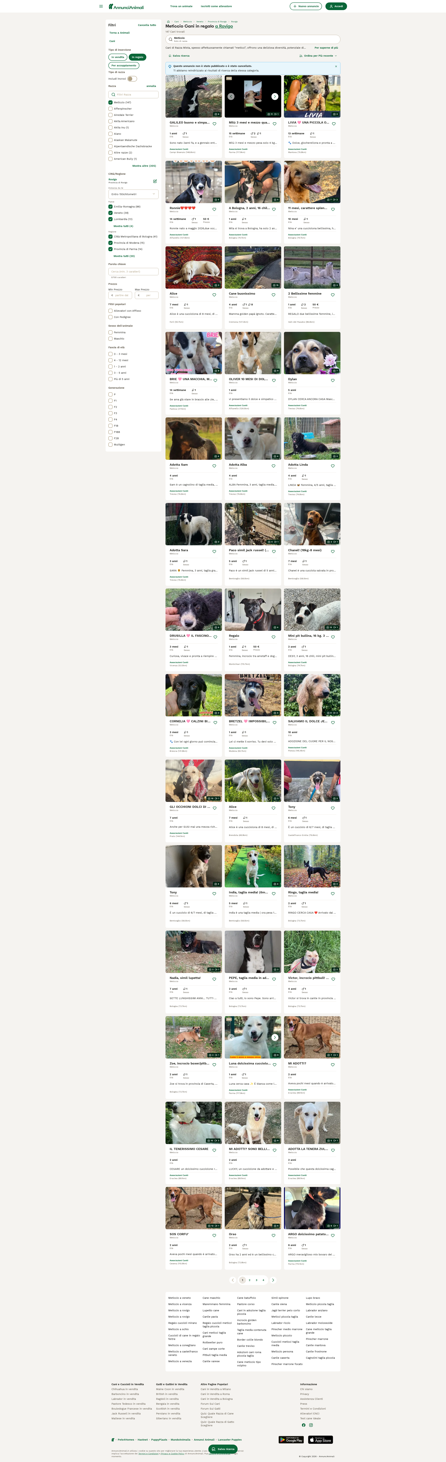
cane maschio (211, 1297)
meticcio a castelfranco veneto (183, 1353)
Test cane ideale (310, 1418)
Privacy (304, 1394)
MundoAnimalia (180, 1439)
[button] (253, 96)
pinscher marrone (317, 1339)
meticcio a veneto (179, 1297)
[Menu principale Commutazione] (101, 6)
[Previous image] (231, 96)
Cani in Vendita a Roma (215, 1394)
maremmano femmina (216, 1304)
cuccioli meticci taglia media (285, 1343)
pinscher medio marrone (286, 1329)
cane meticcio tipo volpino (249, 1363)
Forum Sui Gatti (210, 1408)
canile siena (279, 1304)
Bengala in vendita (167, 1403)
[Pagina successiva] (273, 1280)
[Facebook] (303, 1425)
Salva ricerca (181, 55)
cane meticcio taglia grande (319, 1331)
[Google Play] (291, 1440)
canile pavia (210, 1316)
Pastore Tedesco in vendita (128, 1403)
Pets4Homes (126, 1439)
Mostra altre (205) (144, 165)
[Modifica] (155, 181)
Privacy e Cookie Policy (172, 1453)
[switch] (132, 79)
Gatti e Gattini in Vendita (171, 1384)
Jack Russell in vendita (126, 1413)
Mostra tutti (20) (124, 256)
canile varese (211, 1361)
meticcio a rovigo (179, 1310)
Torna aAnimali (119, 32)
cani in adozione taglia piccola (251, 1312)
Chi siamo (306, 1389)
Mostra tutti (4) (123, 226)
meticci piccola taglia (284, 1316)
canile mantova (315, 1345)
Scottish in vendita (168, 1408)
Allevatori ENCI (309, 1413)
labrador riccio (280, 1323)
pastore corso (246, 1304)
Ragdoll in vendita (167, 1399)
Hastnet (143, 1439)
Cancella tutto (147, 25)
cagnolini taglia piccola (320, 1357)
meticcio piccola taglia (320, 1304)
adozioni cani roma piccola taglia (249, 1354)
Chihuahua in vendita (125, 1389)
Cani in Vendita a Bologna (217, 1399)
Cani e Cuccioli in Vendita (128, 1384)
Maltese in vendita (123, 1418)
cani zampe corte (214, 1348)
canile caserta (280, 1357)
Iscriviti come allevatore (216, 6)
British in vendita (167, 1394)
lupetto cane (211, 1310)
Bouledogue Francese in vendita (132, 1408)
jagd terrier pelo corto (285, 1310)
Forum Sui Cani (210, 1403)
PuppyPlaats (159, 1439)
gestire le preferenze (219, 1453)
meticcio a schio (178, 1329)
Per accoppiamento (124, 65)
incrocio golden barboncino (246, 1322)
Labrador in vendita (124, 1399)
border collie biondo (250, 1339)
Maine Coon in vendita (170, 1389)
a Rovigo (224, 26)
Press (303, 1403)
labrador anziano (317, 1310)
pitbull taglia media (215, 1355)
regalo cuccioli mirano (182, 1323)
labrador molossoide (319, 1323)
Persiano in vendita (168, 1413)
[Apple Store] (320, 1440)
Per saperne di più (326, 47)
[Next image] (274, 96)
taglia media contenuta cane (251, 1331)
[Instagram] (310, 1425)
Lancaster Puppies (230, 1439)
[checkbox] (110, 102)
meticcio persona (282, 1351)
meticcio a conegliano (182, 1345)
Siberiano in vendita (168, 1418)
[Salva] (214, 123)
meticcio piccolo (281, 1335)
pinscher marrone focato (287, 1364)
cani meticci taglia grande (214, 1334)
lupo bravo (313, 1297)
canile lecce (313, 1316)
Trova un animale (181, 6)
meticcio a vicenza (179, 1304)
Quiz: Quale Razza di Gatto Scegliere (217, 1423)
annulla (151, 86)
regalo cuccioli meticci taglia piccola (217, 1324)
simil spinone (280, 1297)
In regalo (137, 57)
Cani (112, 41)
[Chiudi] (336, 66)
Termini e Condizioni (313, 1408)
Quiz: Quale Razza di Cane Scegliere (217, 1415)
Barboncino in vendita (125, 1394)
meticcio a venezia (180, 1361)
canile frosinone (316, 1351)
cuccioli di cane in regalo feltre (184, 1337)
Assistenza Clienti (311, 1399)
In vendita (118, 57)
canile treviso (246, 1346)
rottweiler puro (212, 1342)
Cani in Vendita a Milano (216, 1389)
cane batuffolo (246, 1297)
